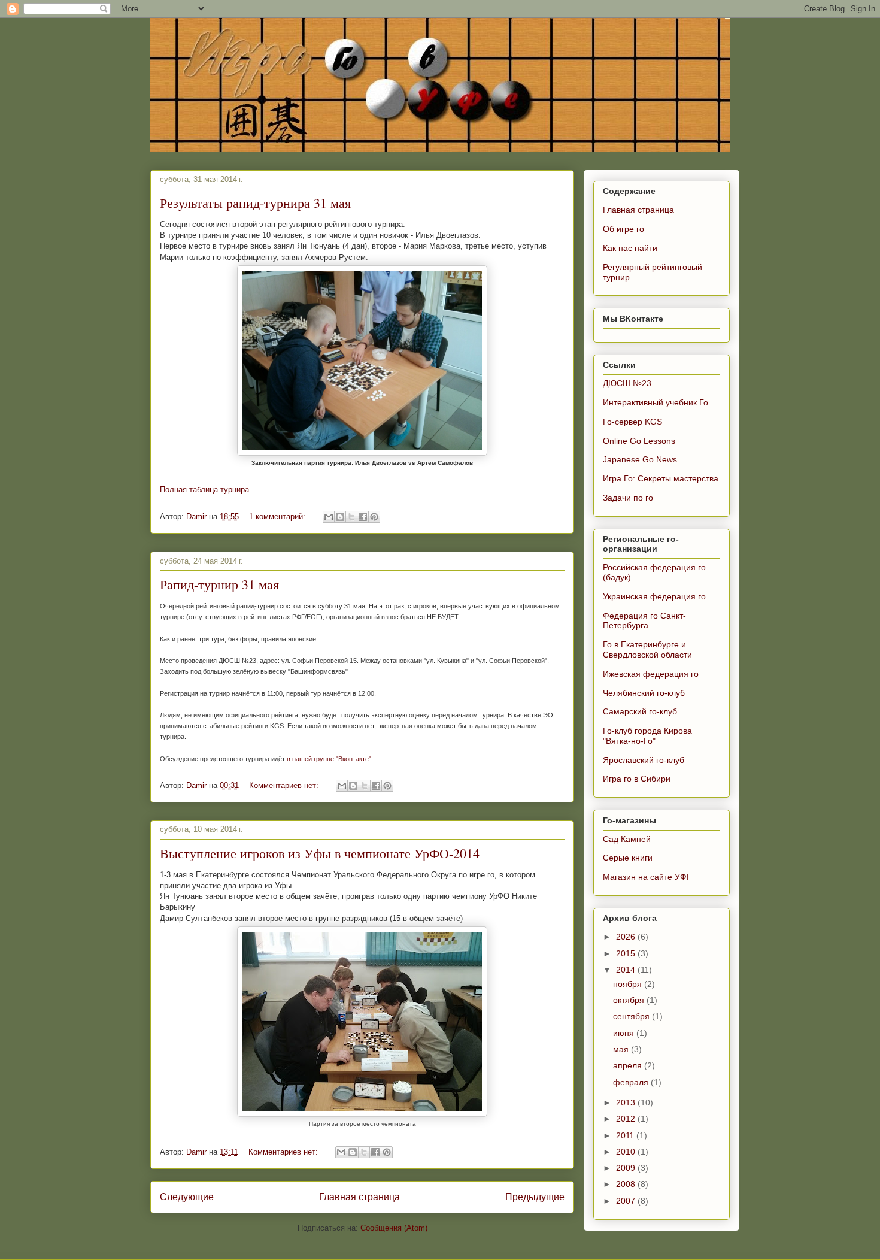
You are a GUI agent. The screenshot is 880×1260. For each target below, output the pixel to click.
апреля (628, 1065)
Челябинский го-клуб (644, 693)
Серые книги (628, 857)
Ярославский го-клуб (643, 760)
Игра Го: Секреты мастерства (660, 478)
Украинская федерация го (654, 596)
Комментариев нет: (285, 785)
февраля (632, 1082)
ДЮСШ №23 (627, 383)
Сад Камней (627, 839)
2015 (627, 953)
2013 (627, 1102)
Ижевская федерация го (651, 674)
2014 (627, 969)
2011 (626, 1135)
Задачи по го (628, 497)
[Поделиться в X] (351, 517)
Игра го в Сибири (636, 778)
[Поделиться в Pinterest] (374, 517)
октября (630, 1000)
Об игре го (623, 229)
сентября (632, 1016)
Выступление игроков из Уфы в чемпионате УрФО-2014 (320, 853)
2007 (627, 1201)
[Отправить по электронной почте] (329, 517)
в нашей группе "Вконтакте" (329, 758)
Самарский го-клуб (640, 711)
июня (624, 1033)
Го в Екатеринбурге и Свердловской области (647, 649)
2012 (627, 1118)
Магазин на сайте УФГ (647, 877)
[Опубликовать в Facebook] (363, 517)
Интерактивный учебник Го (655, 402)
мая (622, 1049)
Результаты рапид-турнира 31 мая (255, 202)
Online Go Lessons (639, 441)
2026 (627, 936)
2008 (627, 1184)
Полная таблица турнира (204, 489)
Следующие (187, 1197)
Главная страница (359, 1197)
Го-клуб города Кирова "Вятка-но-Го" (647, 736)
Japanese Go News (640, 459)
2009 (627, 1168)
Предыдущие (535, 1197)
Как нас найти (630, 248)
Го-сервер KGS (632, 421)
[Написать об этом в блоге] (340, 517)
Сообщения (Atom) (393, 1227)
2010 (627, 1151)
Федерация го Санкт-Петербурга (644, 621)
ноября (628, 984)
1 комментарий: (278, 516)
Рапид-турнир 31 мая (219, 584)
